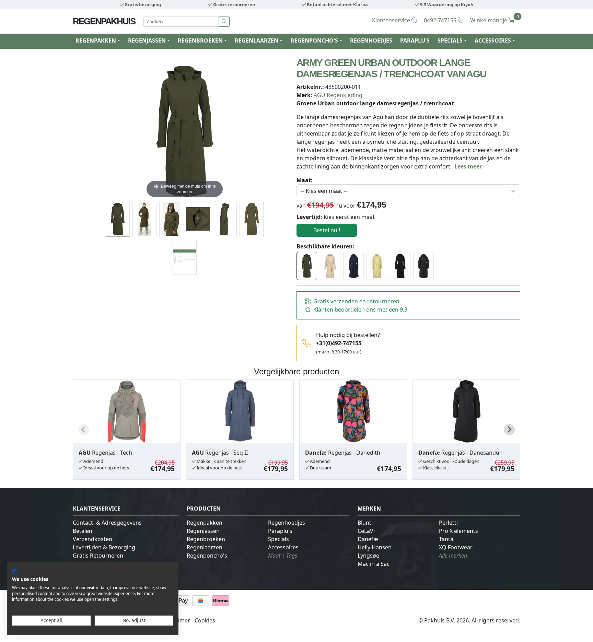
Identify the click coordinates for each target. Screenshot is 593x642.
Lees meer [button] (468, 166)
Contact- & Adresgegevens (107, 522)
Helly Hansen (375, 547)
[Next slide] (509, 429)
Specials (278, 539)
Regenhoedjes (371, 40)
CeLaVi (366, 531)
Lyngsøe (368, 555)
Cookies (205, 620)
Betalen (82, 531)
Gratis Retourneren (98, 555)
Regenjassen (203, 531)
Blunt (364, 522)
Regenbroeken (206, 539)
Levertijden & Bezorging (104, 547)
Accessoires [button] (493, 40)
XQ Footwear (456, 547)
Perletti (448, 522)
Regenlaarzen (204, 547)
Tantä (446, 539)
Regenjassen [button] (147, 40)
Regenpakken (204, 522)
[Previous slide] (83, 429)
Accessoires (283, 547)
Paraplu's (415, 40)
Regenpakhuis (104, 21)
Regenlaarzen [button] (256, 40)
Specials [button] (450, 40)
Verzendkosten (92, 539)
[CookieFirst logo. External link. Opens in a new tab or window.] (14, 572)
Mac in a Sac (373, 564)
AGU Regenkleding (338, 95)
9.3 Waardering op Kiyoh (446, 4)
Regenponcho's (207, 555)
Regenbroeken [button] (200, 40)
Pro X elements (458, 531)
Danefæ (368, 539)
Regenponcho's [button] (314, 40)
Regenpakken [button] (95, 40)
